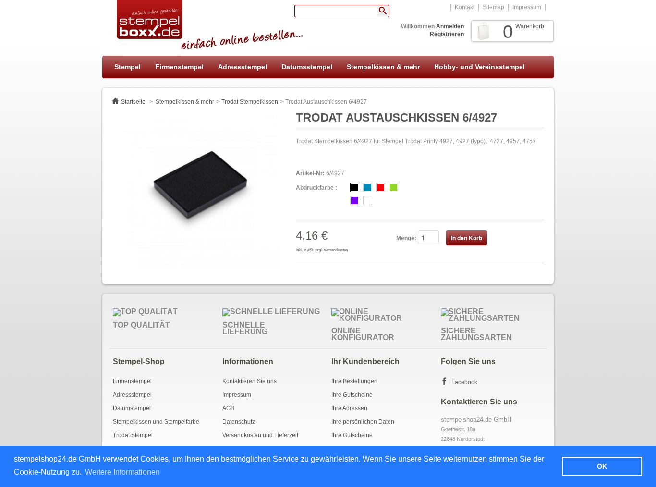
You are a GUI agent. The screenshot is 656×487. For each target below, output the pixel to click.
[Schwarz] (354, 187)
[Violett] (354, 200)
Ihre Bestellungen (354, 381)
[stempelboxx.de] (203, 25)
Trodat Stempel (133, 435)
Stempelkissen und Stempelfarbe (156, 421)
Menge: (406, 238)
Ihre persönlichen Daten (362, 421)
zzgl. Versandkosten (331, 250)
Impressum (526, 7)
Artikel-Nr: (310, 173)
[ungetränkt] (367, 200)
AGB (228, 408)
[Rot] (380, 187)
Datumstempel (132, 408)
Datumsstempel (306, 67)
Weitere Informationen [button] (122, 472)
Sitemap (493, 7)
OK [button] (602, 466)
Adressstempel (242, 67)
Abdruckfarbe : (316, 187)
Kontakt (464, 7)
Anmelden (450, 26)
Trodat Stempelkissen (249, 101)
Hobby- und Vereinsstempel (479, 67)
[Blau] (367, 187)
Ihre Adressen (349, 408)
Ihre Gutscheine (352, 394)
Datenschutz (238, 421)
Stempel (127, 67)
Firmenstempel (179, 67)
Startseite (133, 101)
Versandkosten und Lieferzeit (260, 435)
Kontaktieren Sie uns (249, 381)
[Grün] (393, 187)
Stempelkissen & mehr (383, 67)
